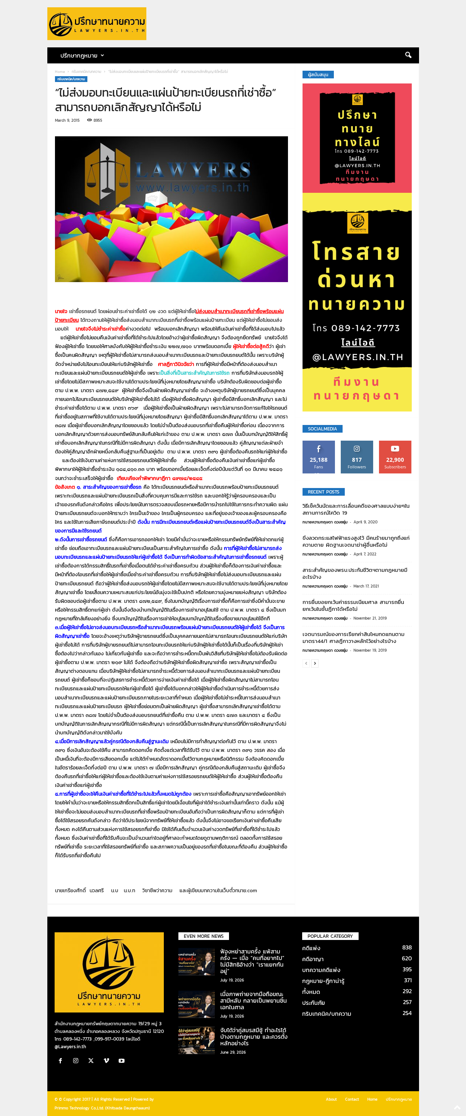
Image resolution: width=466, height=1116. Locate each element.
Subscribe (395, 443)
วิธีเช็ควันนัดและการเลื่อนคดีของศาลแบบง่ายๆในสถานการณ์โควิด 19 (356, 509)
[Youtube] (122, 1061)
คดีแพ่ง (311, 948)
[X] (92, 1061)
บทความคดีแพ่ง (321, 969)
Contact (352, 1099)
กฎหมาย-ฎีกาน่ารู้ (323, 980)
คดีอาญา (313, 959)
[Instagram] (77, 1061)
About (331, 1099)
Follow (357, 443)
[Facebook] (62, 1061)
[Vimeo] (108, 1061)
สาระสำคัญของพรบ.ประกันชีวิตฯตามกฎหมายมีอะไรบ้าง (355, 573)
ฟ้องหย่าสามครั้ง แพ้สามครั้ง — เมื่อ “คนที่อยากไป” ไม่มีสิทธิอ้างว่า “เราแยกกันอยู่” (252, 961)
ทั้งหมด (311, 991)
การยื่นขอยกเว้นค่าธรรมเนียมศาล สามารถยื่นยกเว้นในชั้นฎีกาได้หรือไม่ (353, 605)
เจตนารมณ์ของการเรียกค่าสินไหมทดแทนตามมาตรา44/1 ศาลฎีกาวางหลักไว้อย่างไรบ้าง (353, 637)
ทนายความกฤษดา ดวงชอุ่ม (325, 522)
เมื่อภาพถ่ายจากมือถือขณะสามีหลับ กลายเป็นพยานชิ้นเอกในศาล (253, 1000)
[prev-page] (306, 663)
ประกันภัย (313, 1002)
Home (60, 71)
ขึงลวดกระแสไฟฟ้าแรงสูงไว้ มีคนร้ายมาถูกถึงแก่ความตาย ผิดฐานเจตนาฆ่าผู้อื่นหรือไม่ (356, 541)
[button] (408, 55)
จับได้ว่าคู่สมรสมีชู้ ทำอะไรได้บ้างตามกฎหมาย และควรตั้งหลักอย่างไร (254, 1036)
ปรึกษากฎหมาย (399, 1099)
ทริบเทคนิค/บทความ (86, 71)
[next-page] (315, 663)
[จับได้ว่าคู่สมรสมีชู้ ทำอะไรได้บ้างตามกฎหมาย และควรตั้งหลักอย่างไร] (196, 1040)
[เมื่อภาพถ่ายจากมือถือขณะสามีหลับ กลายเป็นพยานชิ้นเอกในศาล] (196, 1004)
